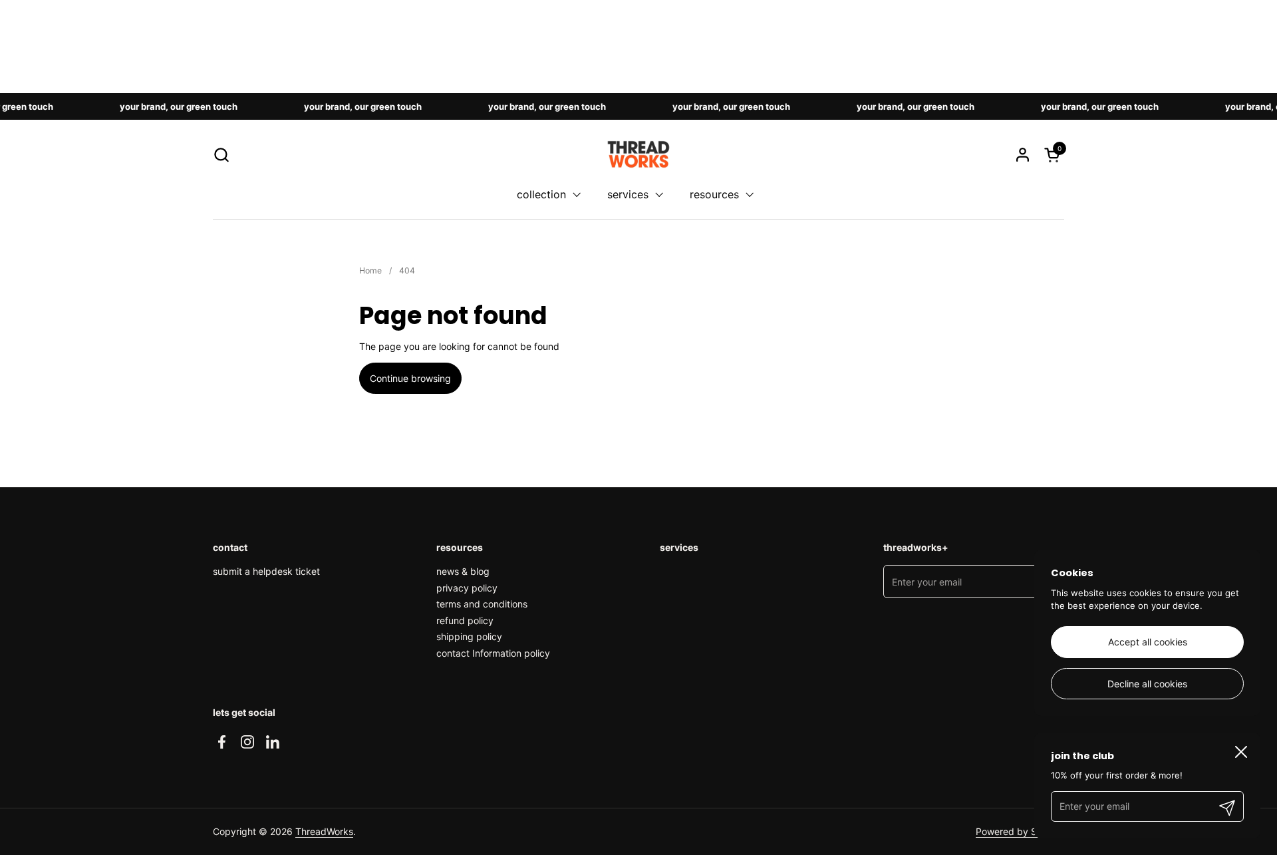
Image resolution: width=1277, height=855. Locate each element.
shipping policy (469, 636)
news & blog (463, 571)
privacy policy (466, 588)
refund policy (465, 620)
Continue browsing (410, 378)
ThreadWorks (324, 831)
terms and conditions (481, 603)
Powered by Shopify (1020, 831)
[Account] (1022, 154)
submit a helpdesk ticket (266, 571)
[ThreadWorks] (638, 154)
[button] (221, 154)
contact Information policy (493, 653)
